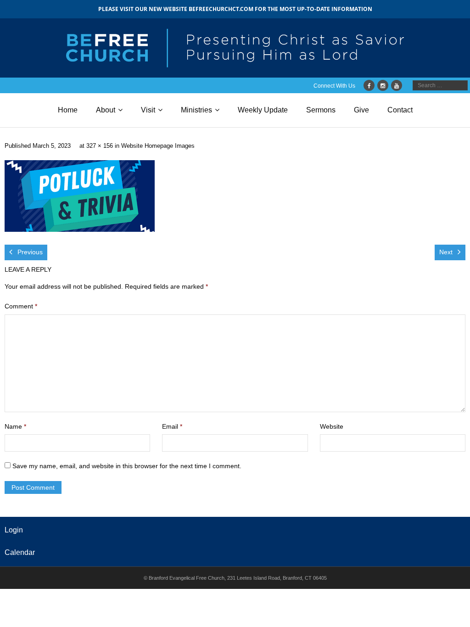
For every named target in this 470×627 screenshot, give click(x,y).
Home (68, 110)
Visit (148, 110)
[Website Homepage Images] (80, 196)
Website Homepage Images (158, 146)
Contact (400, 110)
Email (172, 426)
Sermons (321, 110)
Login (14, 530)
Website (331, 426)
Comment (21, 306)
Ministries (196, 110)
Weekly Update (263, 110)
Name (15, 426)
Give (361, 110)
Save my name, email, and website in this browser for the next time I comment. (126, 466)
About (105, 110)
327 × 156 (99, 146)
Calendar (20, 552)
